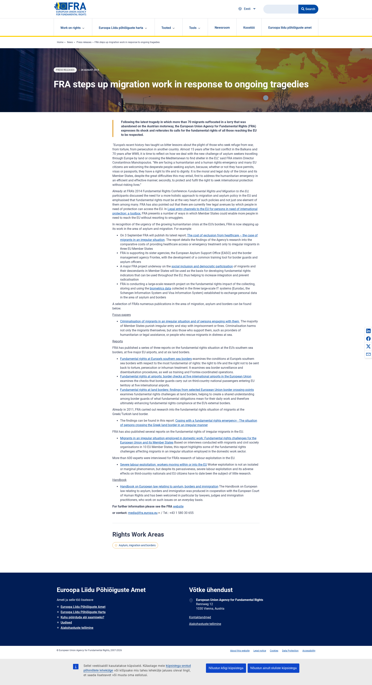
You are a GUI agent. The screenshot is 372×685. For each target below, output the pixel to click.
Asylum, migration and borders (137, 545)
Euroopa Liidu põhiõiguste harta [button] (121, 28)
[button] (368, 331)
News (70, 42)
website (178, 506)
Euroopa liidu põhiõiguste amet (290, 27)
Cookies (274, 650)
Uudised (66, 622)
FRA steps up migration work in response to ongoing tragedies (127, 42)
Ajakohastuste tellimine (77, 628)
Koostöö (249, 27)
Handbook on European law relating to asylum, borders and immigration (169, 486)
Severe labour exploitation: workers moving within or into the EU (163, 464)
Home (60, 42)
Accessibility (308, 650)
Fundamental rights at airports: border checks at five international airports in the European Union (185, 376)
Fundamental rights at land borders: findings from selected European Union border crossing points (187, 390)
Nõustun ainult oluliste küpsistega (273, 668)
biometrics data (160, 288)
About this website (240, 650)
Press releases (84, 42)
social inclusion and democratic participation (202, 266)
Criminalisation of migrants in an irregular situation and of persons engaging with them (180, 321)
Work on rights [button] (70, 28)
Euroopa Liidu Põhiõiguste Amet (83, 607)
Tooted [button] (166, 28)
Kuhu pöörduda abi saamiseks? (82, 617)
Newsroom (222, 27)
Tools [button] (192, 28)
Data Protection (290, 650)
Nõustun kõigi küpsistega (226, 668)
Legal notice (259, 650)
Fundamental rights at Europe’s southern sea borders (156, 359)
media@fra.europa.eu (143, 513)
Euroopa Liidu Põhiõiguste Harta (83, 612)
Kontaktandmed (200, 617)
